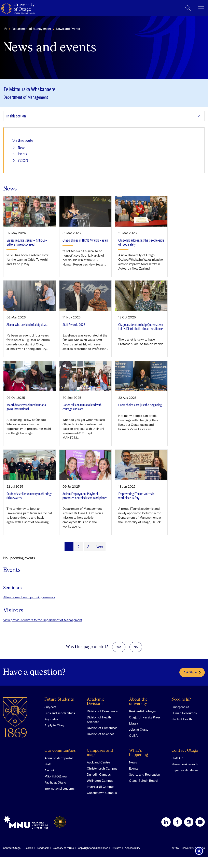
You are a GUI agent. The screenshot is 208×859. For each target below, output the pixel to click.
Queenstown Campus (102, 792)
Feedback (43, 847)
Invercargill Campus (100, 786)
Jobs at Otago (138, 729)
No (136, 646)
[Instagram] (188, 822)
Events (22, 154)
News (21, 148)
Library (134, 723)
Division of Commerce (102, 711)
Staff (47, 764)
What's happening (138, 752)
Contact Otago (184, 750)
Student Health (181, 719)
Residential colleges (142, 711)
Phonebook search (184, 764)
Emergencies (180, 706)
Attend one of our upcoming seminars (29, 597)
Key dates (51, 719)
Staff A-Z (177, 758)
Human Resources (184, 713)
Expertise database (184, 770)
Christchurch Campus (102, 768)
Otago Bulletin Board (143, 780)
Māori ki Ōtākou (55, 776)
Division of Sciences (100, 733)
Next (99, 547)
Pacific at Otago (55, 782)
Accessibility (132, 847)
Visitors (23, 160)
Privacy (116, 847)
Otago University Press (145, 717)
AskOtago (190, 672)
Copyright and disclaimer (93, 847)
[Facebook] (177, 822)
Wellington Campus (100, 780)
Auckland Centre (98, 762)
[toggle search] (188, 8)
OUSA (133, 735)
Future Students (59, 699)
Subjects (50, 706)
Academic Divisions (96, 701)
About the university (138, 701)
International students (59, 788)
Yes (118, 646)
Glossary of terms (63, 847)
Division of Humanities (102, 727)
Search (29, 847)
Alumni (49, 770)
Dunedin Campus (99, 774)
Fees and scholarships (59, 713)
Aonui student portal (58, 758)
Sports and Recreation (144, 774)
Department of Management (31, 28)
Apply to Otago (54, 725)
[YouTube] (200, 822)
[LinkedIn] (166, 822)
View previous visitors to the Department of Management (42, 619)
